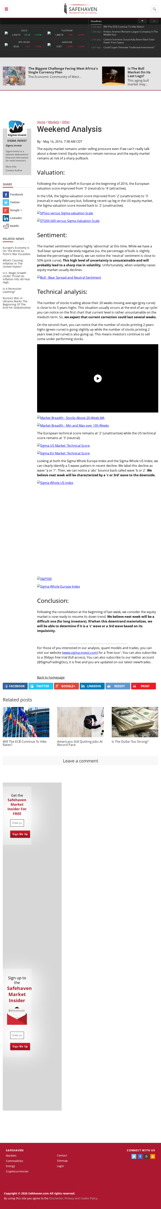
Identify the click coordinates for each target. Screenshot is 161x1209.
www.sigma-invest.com (80, 652)
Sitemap (62, 1161)
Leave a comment (80, 761)
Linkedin (16, 218)
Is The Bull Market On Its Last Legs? (139, 72)
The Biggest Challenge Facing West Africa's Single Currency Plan (63, 70)
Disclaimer (56, 1198)
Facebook (16, 194)
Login (60, 1166)
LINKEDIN (94, 686)
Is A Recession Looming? (12, 290)
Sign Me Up (20, 834)
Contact (62, 1155)
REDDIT (119, 686)
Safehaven (15, 1150)
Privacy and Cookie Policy (81, 1198)
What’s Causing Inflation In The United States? (13, 263)
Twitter (15, 202)
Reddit (14, 226)
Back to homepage (51, 677)
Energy (10, 1166)
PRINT (145, 686)
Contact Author (14, 170)
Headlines (96, 21)
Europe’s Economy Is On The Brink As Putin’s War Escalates (16, 251)
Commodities (14, 1161)
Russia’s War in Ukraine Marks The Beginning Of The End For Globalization (17, 302)
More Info (11, 166)
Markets (11, 1155)
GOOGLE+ (68, 686)
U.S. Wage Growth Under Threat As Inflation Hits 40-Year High (16, 277)
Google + (16, 210)
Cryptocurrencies (17, 1171)
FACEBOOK (17, 686)
